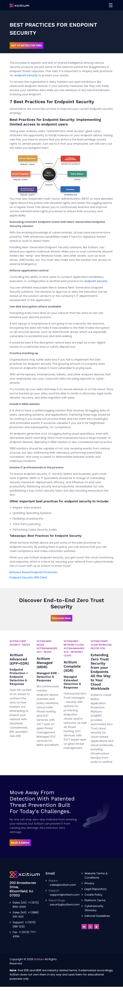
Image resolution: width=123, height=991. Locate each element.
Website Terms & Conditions (96, 875)
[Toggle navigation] (110, 5)
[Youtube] (96, 926)
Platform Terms (95, 900)
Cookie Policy (93, 894)
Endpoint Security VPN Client (28, 577)
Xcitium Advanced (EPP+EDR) (19, 659)
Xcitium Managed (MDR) (44, 662)
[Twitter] (90, 926)
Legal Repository (96, 889)
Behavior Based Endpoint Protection (33, 572)
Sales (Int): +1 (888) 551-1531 (26, 914)
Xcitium (39, 959)
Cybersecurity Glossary (94, 908)
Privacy (89, 883)
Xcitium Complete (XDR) (72, 666)
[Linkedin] (84, 926)
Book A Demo (20, 842)
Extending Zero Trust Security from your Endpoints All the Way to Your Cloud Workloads (100, 672)
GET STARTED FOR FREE (26, 45)
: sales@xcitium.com (62, 883)
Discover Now (61, 618)
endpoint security (26, 75)
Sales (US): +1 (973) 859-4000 (26, 905)
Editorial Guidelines (97, 916)
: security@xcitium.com (64, 902)
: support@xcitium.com (64, 892)
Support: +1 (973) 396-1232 (24, 924)
